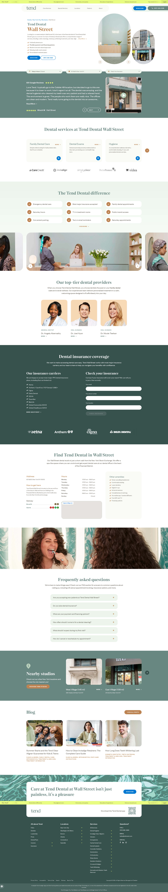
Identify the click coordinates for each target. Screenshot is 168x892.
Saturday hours (39, 212)
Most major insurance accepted (85, 204)
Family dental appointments (123, 204)
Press (32, 837)
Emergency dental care (42, 204)
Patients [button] (89, 8)
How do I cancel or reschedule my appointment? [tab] (72, 638)
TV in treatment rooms (81, 212)
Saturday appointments (121, 220)
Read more (81, 38)
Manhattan (45, 20)
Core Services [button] (47, 8)
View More (83, 226)
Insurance (34, 846)
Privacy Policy (34, 880)
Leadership (34, 834)
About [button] (100, 8)
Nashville (63, 843)
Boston (62, 834)
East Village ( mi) (115, 689)
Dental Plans (34, 840)
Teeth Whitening (128, 754)
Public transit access (120, 212)
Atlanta (62, 837)
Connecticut (64, 840)
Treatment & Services (47, 759)
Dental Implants (94, 846)
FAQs (32, 828)
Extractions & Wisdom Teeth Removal (98, 871)
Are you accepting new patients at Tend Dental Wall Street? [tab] (76, 597)
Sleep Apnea (94, 858)
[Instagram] (126, 842)
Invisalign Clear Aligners (97, 834)
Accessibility (43, 880)
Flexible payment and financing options (42, 45)
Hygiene (113, 143)
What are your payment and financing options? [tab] (71, 614)
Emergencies (94, 840)
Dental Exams (76, 143)
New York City (37, 20)
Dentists (33, 831)
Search (57, 880)
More (57, 144)
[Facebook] (121, 842)
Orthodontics (84, 757)
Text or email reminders (82, 220)
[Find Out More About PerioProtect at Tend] (107, 170)
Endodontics (94, 852)
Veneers (92, 837)
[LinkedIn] (123, 842)
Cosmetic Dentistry (113, 754)
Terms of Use (51, 880)
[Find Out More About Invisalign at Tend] (60, 170)
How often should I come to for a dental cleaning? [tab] (72, 622)
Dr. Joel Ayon (77, 333)
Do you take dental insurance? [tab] (65, 605)
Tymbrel (135, 880)
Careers (33, 843)
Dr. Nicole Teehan (109, 333)
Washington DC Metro (67, 831)
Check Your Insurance (116, 71)
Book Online (59, 158)
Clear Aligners (32, 757)
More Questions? (33, 412)
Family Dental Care (40, 143)
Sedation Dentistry (95, 861)
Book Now (140, 8)
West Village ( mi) (75, 689)
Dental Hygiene (94, 831)
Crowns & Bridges (95, 864)
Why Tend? (5, 2)
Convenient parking (40, 220)
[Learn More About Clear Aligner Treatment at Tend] (83, 170)
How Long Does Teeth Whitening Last (122, 750)
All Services (93, 828)
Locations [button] (77, 8)
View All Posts (133, 712)
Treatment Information (35, 761)
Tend (31, 743)
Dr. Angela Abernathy (51, 333)
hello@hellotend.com (126, 836)
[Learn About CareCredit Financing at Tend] (36, 170)
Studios (29, 20)
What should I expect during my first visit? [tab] (69, 630)
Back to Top (70, 880)
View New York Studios (38, 686)
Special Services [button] (62, 8)
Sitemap (63, 880)
